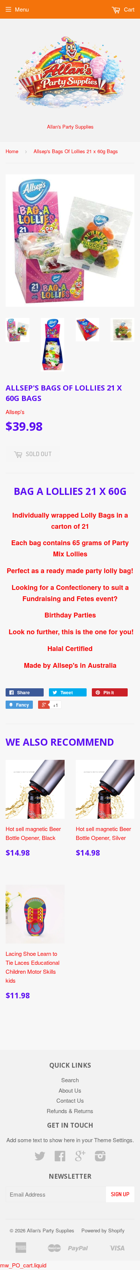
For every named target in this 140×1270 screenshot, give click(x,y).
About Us (70, 1090)
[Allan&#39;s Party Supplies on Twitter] (40, 1158)
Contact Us (70, 1100)
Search (70, 1080)
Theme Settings (113, 1140)
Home (12, 151)
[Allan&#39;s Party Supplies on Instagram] (100, 1158)
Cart (128, 9)
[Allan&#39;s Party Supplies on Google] (80, 1158)
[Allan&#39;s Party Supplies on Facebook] (60, 1158)
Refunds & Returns (70, 1111)
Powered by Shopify (103, 1230)
